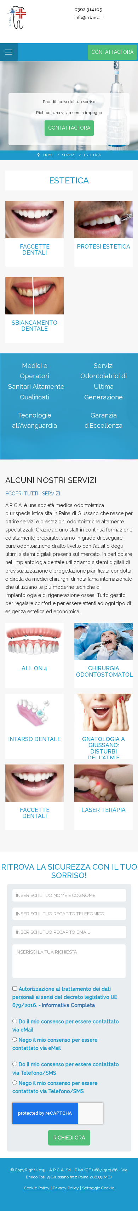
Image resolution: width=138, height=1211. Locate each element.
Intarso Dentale (34, 739)
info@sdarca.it (89, 17)
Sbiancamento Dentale (34, 325)
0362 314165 (88, 9)
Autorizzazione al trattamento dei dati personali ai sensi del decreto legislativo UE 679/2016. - (64, 997)
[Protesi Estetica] (103, 219)
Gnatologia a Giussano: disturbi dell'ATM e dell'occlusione (103, 747)
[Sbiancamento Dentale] (34, 295)
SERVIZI (68, 155)
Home (48, 155)
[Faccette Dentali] (34, 219)
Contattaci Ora (112, 52)
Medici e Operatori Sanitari (28, 376)
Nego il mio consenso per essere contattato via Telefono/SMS (55, 1087)
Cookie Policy (37, 1188)
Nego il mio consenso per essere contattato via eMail (55, 1044)
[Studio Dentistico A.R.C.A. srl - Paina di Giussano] (28, 18)
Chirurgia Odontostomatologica (104, 671)
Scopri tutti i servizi (32, 493)
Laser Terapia (103, 810)
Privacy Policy (66, 1188)
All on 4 (34, 668)
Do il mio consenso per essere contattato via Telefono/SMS (65, 1068)
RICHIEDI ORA (69, 1138)
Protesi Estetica (103, 246)
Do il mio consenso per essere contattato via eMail (65, 1026)
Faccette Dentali (35, 249)
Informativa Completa (68, 1005)
